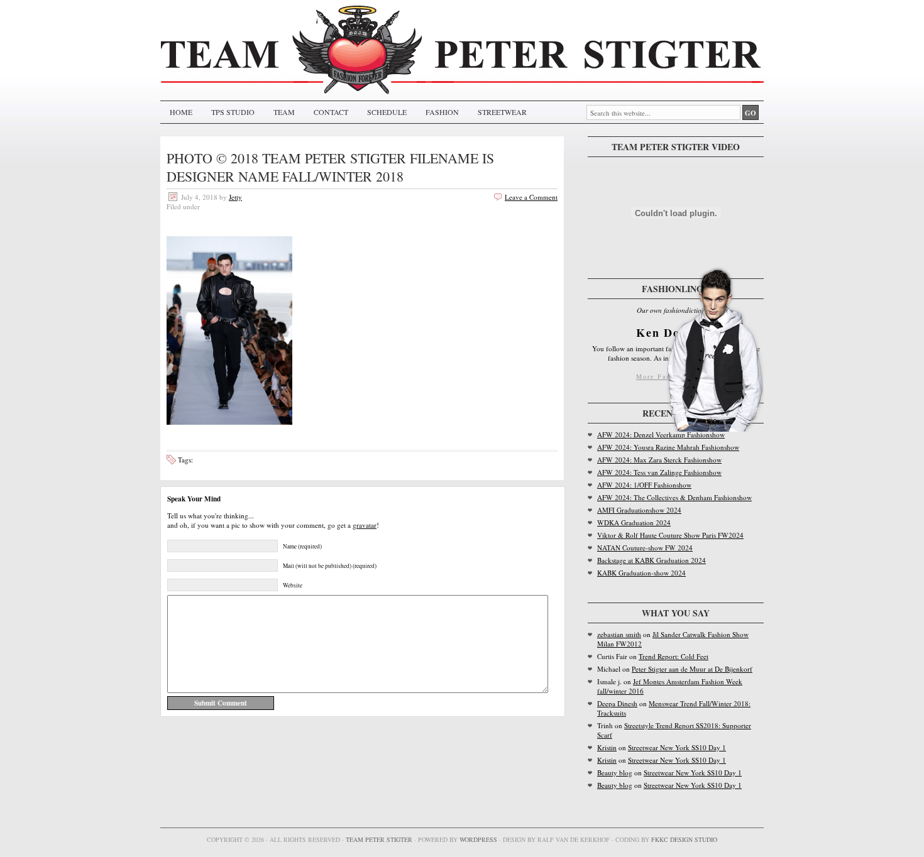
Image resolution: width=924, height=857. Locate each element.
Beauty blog (614, 772)
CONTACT (331, 112)
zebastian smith (619, 634)
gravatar (365, 525)
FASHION (442, 112)
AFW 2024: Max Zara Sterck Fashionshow (659, 459)
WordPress (478, 839)
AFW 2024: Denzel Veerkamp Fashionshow (661, 434)
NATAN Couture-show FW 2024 (645, 547)
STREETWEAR (502, 112)
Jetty (235, 197)
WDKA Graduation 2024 (634, 522)
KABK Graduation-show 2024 (641, 572)
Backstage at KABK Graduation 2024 (651, 560)
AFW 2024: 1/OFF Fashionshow (644, 484)
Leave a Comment (531, 197)
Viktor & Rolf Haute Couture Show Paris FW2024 (670, 535)
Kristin (607, 747)
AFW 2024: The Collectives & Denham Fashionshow (674, 497)
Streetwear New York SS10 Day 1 (677, 747)
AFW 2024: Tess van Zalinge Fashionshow (659, 472)
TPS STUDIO (233, 112)
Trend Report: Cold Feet (673, 656)
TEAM (284, 112)
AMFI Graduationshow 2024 (639, 510)
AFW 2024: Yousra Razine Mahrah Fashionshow (668, 447)
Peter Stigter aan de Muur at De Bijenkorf (692, 669)
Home (181, 112)
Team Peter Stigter (379, 839)
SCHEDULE (387, 112)
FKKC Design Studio (684, 839)
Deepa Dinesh (617, 703)
